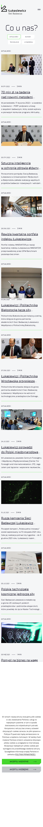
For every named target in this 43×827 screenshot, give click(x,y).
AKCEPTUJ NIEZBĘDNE (19, 769)
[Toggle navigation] (39, 9)
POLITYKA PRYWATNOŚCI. (25, 754)
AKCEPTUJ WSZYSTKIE (19, 762)
